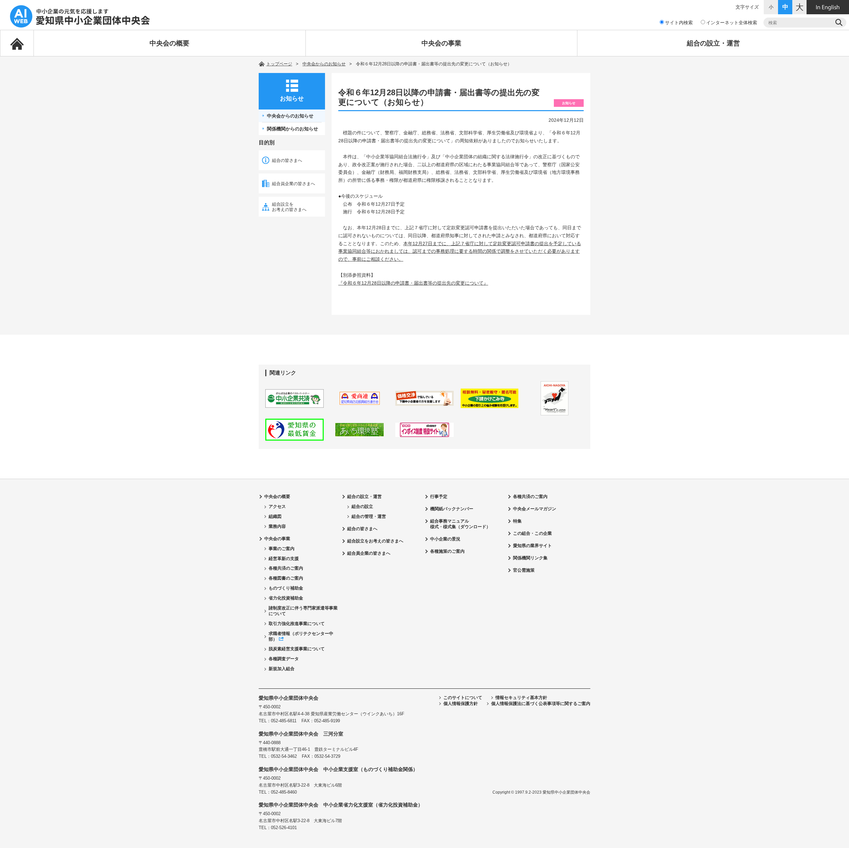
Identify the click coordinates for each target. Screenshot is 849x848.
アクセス (277, 506)
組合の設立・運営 (713, 43)
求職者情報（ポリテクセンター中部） (301, 636)
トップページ (279, 63)
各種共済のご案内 (286, 568)
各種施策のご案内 (447, 551)
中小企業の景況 (445, 538)
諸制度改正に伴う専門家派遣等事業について (303, 610)
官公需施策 (524, 570)
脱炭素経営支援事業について (297, 648)
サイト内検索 (679, 22)
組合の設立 (362, 506)
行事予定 (438, 496)
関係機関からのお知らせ (292, 128)
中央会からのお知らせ (324, 63)
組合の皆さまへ (287, 160)
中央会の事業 (441, 43)
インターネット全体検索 (731, 22)
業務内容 (277, 526)
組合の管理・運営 (369, 516)
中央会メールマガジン (534, 508)
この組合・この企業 (532, 533)
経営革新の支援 (284, 558)
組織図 (275, 516)
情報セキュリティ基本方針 (521, 697)
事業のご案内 (281, 548)
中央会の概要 (169, 43)
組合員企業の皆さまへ (293, 183)
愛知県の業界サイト (532, 545)
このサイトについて (462, 697)
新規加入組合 (281, 668)
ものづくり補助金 (286, 588)
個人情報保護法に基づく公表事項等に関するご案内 (540, 703)
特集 (517, 521)
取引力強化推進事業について (297, 623)
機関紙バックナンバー (451, 508)
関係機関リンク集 (530, 557)
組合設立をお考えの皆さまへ (289, 207)
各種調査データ (284, 658)
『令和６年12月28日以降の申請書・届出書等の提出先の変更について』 (413, 283)
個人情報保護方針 (460, 703)
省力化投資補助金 (286, 598)
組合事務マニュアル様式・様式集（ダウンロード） (460, 524)
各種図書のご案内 (286, 578)
